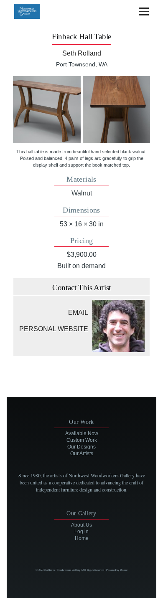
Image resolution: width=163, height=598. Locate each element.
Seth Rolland (81, 53)
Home (82, 538)
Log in (81, 531)
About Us (81, 524)
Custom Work (81, 440)
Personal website (53, 328)
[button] (46, 109)
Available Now (81, 433)
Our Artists (81, 453)
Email (78, 312)
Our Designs (81, 446)
